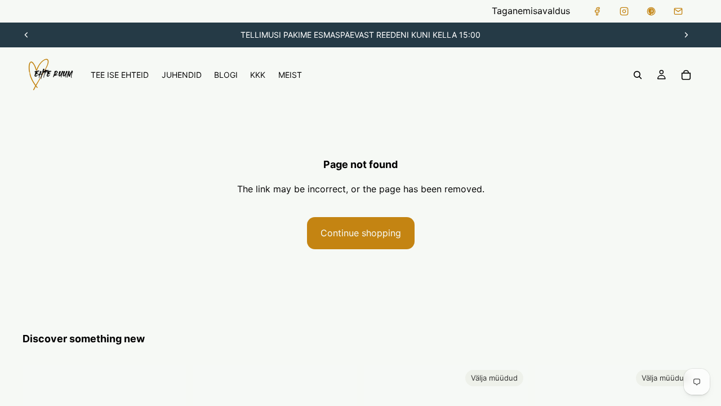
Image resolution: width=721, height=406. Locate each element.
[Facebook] (597, 11)
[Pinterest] (651, 11)
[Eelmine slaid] (26, 35)
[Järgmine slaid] (686, 35)
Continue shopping (361, 233)
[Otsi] (637, 75)
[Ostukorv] (686, 75)
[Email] (678, 11)
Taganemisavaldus (531, 10)
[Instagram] (624, 11)
